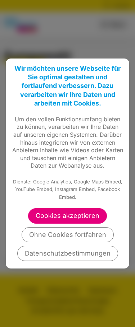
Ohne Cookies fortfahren (67, 234)
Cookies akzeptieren (67, 215)
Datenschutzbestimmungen (68, 253)
